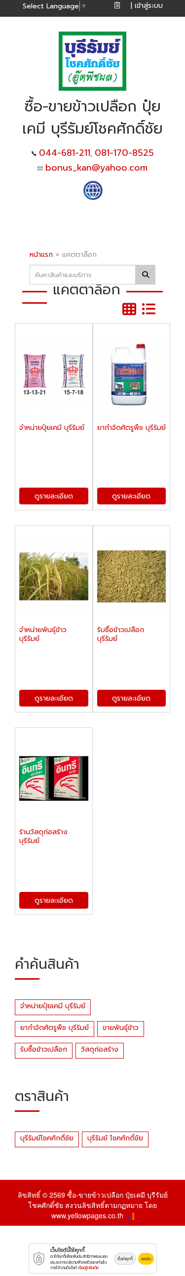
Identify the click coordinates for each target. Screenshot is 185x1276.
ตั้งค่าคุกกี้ (125, 1259)
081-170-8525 (124, 153)
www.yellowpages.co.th (87, 1215)
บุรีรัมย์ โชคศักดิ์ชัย (115, 1138)
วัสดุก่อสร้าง (99, 1049)
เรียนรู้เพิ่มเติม (88, 1268)
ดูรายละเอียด (54, 496)
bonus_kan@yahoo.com (96, 168)
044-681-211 (64, 153)
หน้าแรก (41, 254)
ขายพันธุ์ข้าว (121, 1028)
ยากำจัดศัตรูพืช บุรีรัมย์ (54, 1028)
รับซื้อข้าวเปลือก (43, 1049)
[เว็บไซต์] (93, 189)
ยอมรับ (146, 1259)
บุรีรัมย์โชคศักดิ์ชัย (47, 1138)
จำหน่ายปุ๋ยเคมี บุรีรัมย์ (52, 1006)
